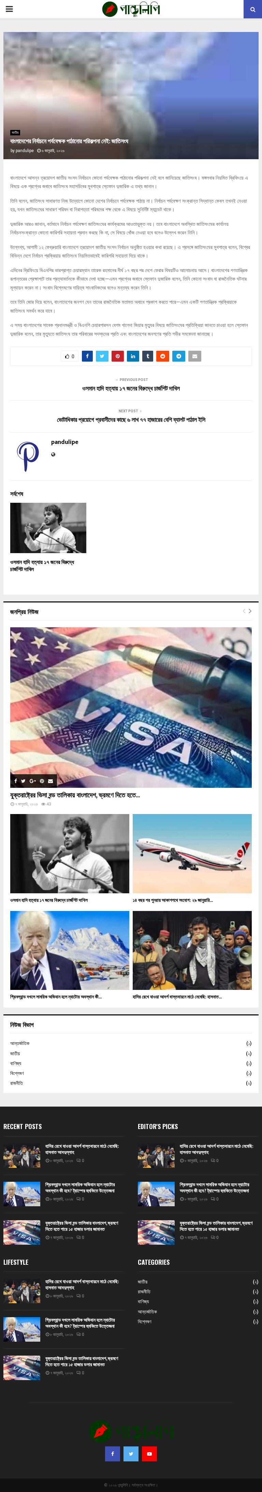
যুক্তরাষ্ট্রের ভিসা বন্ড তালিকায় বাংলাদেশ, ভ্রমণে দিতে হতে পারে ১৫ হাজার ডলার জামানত (81, 1226)
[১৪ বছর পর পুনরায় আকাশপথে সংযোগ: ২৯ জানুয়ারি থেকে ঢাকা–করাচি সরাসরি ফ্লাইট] (192, 853)
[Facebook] (112, 1453)
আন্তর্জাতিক (19, 1043)
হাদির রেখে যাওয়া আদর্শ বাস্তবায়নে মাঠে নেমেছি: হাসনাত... (177, 997)
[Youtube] (149, 1453)
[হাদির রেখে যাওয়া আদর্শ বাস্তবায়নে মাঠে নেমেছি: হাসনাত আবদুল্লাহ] (192, 950)
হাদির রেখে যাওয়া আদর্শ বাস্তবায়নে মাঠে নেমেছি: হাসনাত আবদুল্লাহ (82, 1149)
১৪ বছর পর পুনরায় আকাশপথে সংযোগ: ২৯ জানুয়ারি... (173, 900)
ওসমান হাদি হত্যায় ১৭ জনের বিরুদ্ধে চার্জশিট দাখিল (131, 389)
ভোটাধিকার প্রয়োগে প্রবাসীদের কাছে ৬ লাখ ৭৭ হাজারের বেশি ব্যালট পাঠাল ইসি (131, 420)
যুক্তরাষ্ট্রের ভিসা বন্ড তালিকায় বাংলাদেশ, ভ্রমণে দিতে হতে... (75, 795)
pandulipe (25, 150)
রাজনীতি (16, 1083)
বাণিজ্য (15, 1063)
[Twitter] (131, 1453)
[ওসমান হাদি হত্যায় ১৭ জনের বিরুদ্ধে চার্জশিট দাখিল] (69, 853)
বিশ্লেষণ (17, 1073)
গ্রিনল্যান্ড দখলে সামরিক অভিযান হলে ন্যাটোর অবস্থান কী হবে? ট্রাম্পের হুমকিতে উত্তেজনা (80, 1188)
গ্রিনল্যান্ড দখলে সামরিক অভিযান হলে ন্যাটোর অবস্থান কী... (56, 997)
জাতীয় (15, 132)
